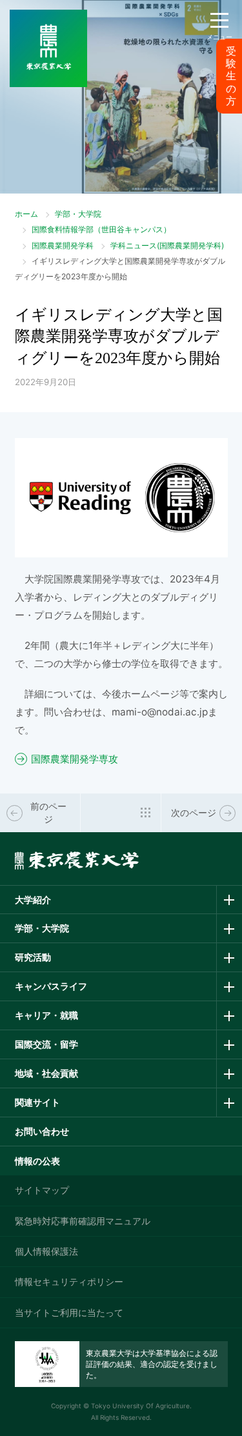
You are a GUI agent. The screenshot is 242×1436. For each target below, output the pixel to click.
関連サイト (37, 1102)
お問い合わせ (42, 1131)
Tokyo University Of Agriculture (140, 1406)
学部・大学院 (78, 214)
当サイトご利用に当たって (69, 1312)
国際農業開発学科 (63, 245)
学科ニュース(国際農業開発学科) (167, 245)
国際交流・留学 (46, 1044)
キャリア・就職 (46, 1015)
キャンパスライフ (51, 986)
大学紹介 (33, 899)
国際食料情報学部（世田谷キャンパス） (101, 229)
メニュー (219, 37)
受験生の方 (231, 76)
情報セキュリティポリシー (69, 1281)
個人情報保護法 (46, 1251)
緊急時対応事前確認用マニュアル (82, 1220)
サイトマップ (42, 1189)
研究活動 (33, 957)
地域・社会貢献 (46, 1073)
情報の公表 (37, 1160)
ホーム (26, 214)
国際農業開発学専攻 (74, 759)
